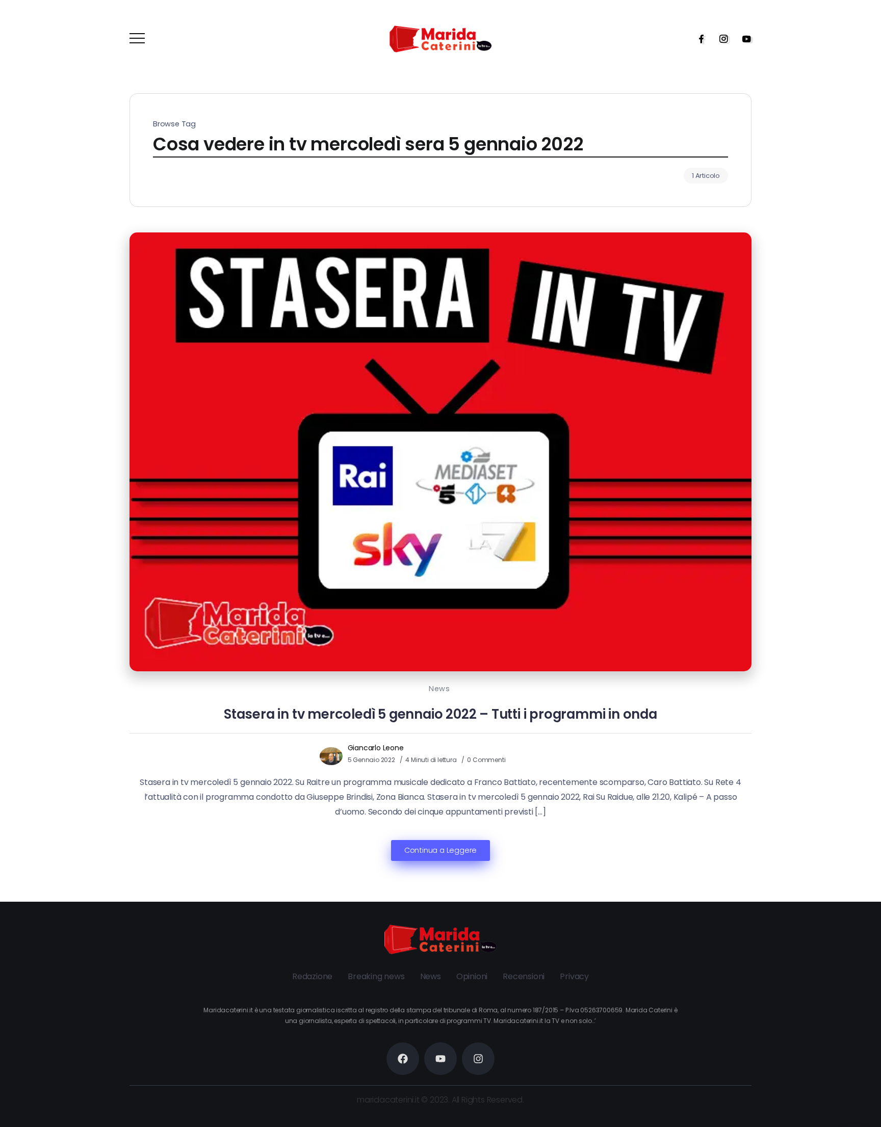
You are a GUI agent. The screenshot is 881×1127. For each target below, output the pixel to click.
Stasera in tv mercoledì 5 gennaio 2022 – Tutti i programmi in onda (440, 714)
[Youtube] (743, 39)
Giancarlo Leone (376, 748)
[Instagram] (720, 39)
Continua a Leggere (440, 850)
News (439, 689)
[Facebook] (698, 39)
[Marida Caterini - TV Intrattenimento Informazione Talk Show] (440, 38)
